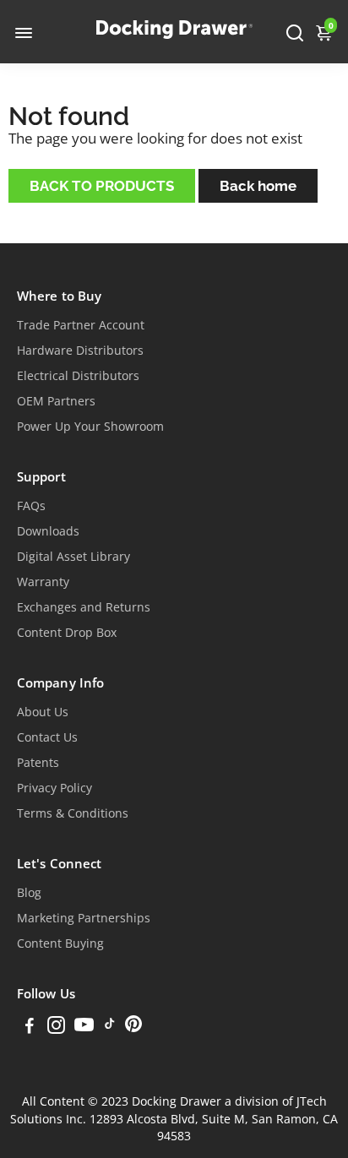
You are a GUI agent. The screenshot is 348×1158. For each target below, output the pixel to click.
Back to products (102, 185)
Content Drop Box (67, 632)
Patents (38, 762)
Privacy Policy (54, 788)
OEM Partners (56, 401)
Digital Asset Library (73, 556)
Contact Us (47, 737)
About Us (42, 712)
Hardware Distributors (80, 350)
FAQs (31, 506)
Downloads (48, 531)
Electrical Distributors (78, 375)
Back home (258, 185)
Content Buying (60, 943)
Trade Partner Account (80, 325)
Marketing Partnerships (83, 918)
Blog (29, 892)
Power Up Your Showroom (90, 426)
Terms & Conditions (72, 813)
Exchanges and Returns (83, 607)
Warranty (43, 582)
